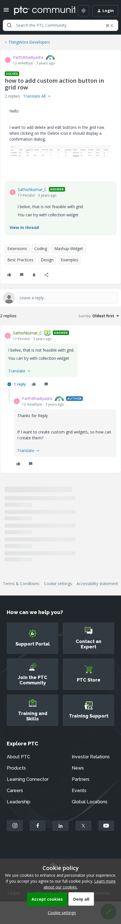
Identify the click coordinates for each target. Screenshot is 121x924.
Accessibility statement (97, 583)
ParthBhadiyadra (28, 57)
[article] (60, 359)
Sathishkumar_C (32, 189)
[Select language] (83, 10)
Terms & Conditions (21, 583)
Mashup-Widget (68, 248)
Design (47, 259)
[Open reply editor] (60, 298)
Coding (40, 248)
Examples (69, 259)
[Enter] (9, 25)
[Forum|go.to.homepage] (40, 10)
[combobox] (60, 25)
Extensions (17, 248)
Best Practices (20, 259)
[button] (6, 11)
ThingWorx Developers (29, 42)
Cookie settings (58, 583)
